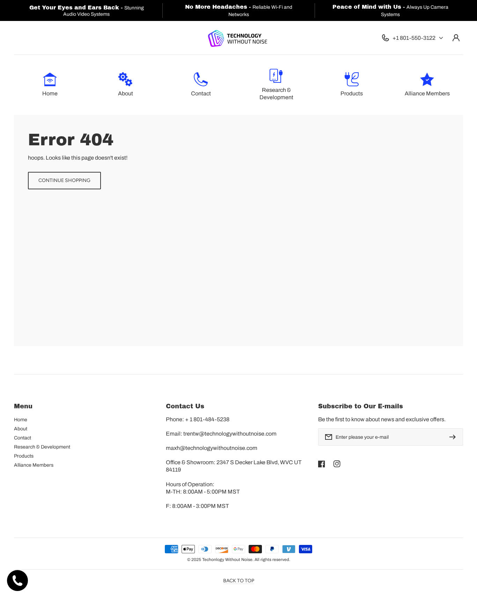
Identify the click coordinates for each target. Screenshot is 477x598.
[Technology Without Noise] (237, 37)
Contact (22, 437)
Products (24, 456)
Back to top (238, 581)
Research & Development (42, 447)
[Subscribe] (454, 437)
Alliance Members (33, 465)
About (20, 428)
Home (20, 419)
